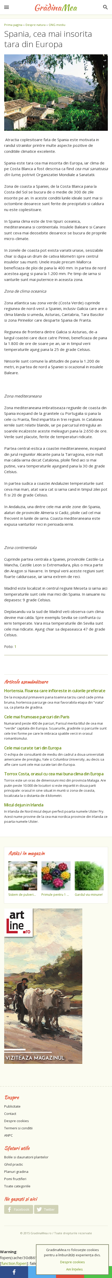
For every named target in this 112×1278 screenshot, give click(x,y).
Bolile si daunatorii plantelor (26, 1157)
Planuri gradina (16, 1171)
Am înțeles (74, 1269)
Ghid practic (13, 1164)
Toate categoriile (17, 1186)
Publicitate (12, 1106)
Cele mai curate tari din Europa (32, 748)
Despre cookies (16, 1120)
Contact (10, 1113)
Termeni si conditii (18, 1128)
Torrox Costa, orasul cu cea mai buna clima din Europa (53, 774)
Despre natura (36, 25)
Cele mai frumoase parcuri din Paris (37, 717)
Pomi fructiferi (15, 1178)
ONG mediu (57, 25)
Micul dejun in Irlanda (23, 805)
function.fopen (14, 1263)
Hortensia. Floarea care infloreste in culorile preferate (54, 691)
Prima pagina (13, 25)
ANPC (8, 1135)
